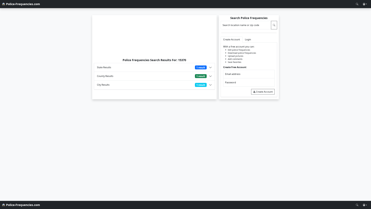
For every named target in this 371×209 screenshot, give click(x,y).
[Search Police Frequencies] (357, 4)
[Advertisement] (154, 36)
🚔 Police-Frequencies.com (21, 4)
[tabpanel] (249, 70)
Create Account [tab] (231, 39)
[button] (365, 4)
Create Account (264, 91)
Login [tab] (248, 39)
